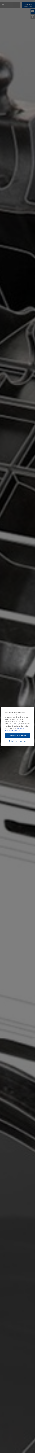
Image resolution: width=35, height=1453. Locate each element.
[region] (17, 726)
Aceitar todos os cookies (17, 736)
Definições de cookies (17, 741)
